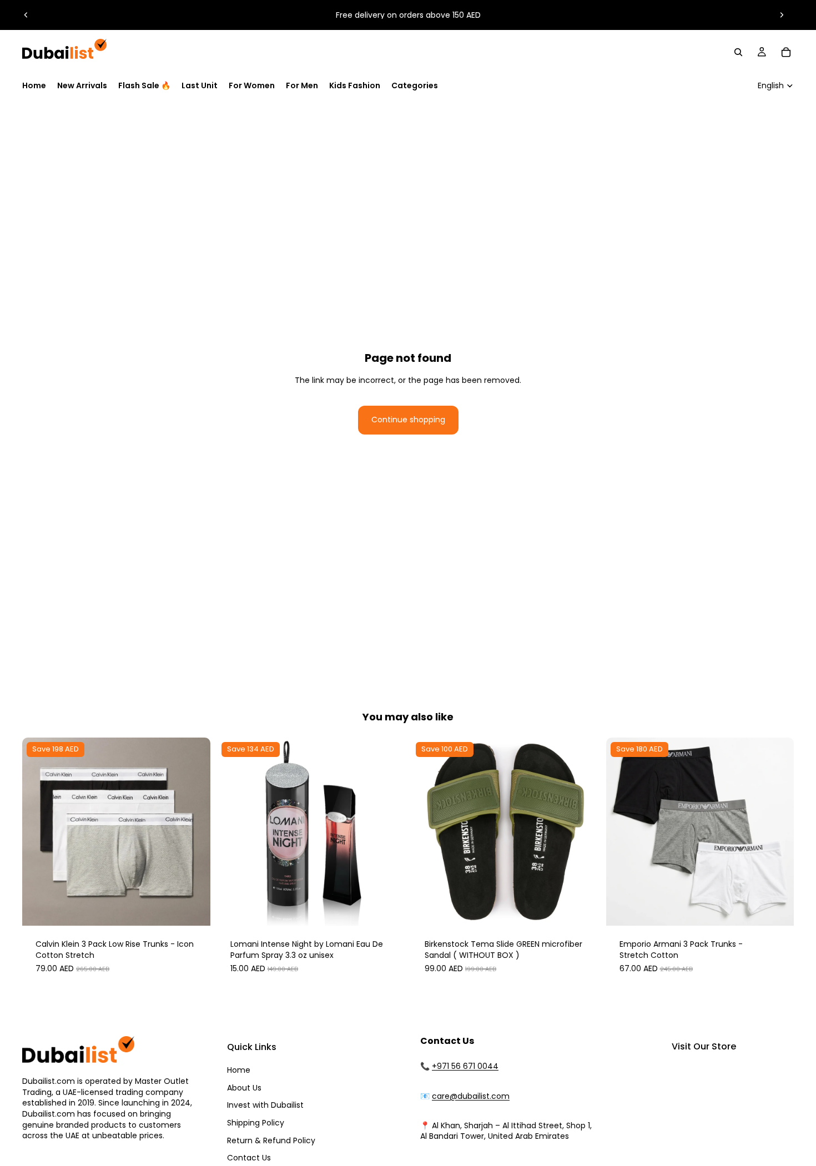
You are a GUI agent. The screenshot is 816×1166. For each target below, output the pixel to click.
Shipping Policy (255, 1122)
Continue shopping (408, 419)
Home (238, 1070)
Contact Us (249, 1157)
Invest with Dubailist (265, 1105)
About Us (244, 1087)
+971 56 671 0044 (465, 1066)
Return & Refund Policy (271, 1140)
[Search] (738, 52)
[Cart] (786, 52)
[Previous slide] (26, 15)
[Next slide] (781, 15)
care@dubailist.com (471, 1096)
